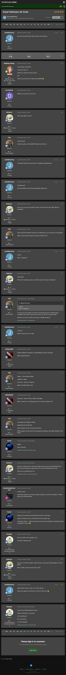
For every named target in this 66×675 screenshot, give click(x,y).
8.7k (10, 46)
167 (14, 24)
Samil (9, 441)
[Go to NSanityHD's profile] (9, 354)
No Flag (9, 48)
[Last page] (52, 24)
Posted (23, 32)
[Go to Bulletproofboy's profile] (9, 69)
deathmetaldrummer (9, 489)
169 (21, 24)
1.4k (10, 363)
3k (10, 548)
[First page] (3, 24)
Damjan (9, 534)
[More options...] (62, 33)
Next (48, 24)
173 (34, 24)
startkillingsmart (10, 549)
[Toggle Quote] (19, 303)
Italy (9, 366)
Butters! (9, 112)
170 (24, 24)
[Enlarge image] (43, 78)
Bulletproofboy (9, 63)
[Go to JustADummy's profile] (4, 17)
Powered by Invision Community (33, 672)
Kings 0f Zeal (10, 79)
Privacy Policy (29, 669)
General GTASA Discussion (26, 18)
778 (10, 454)
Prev (6, 24)
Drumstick (9, 90)
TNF (9, 137)
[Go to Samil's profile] (9, 446)
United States (9, 505)
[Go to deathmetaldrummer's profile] (9, 495)
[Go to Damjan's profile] (9, 539)
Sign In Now (33, 650)
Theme (21, 669)
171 (27, 24)
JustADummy (13, 16)
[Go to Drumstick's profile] (9, 96)
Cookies (44, 669)
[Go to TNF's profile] (9, 143)
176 (45, 24)
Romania (9, 456)
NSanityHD (9, 349)
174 (38, 24)
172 (31, 24)
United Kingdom (9, 153)
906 (10, 126)
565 (10, 77)
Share (48, 17)
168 (17, 24)
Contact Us (38, 669)
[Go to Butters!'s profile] (9, 118)
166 (10, 24)
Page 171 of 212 (59, 25)
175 (41, 24)
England (9, 83)
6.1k (10, 151)
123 (10, 503)
